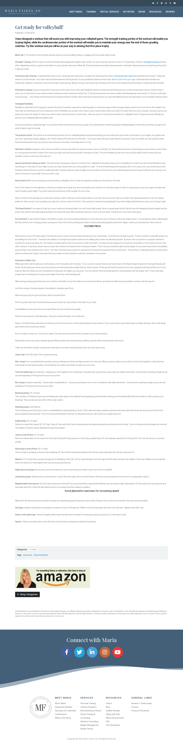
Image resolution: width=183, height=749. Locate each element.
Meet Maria (75, 11)
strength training (151, 62)
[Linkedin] (166, 3)
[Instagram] (170, 3)
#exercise (27, 555)
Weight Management (89, 725)
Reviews (170, 11)
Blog (108, 707)
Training (91, 11)
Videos (109, 703)
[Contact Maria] (153, 3)
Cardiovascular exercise (125, 76)
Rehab (141, 11)
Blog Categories (28, 594)
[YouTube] (174, 3)
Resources (155, 11)
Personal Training (88, 703)
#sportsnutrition (41, 555)
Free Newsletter (113, 725)
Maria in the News (63, 718)
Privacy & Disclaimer (140, 710)
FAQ (108, 721)
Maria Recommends (115, 718)
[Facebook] (157, 3)
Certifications (61, 714)
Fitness (33, 550)
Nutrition (128, 11)
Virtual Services (109, 11)
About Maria (60, 703)
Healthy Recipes (113, 710)
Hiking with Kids (113, 714)
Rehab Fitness (86, 729)
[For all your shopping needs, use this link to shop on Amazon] (52, 577)
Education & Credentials (65, 710)
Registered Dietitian (63, 707)
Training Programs (88, 707)
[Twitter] (162, 3)
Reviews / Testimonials (141, 703)
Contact (134, 707)
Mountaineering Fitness (90, 710)
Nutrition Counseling (89, 721)
